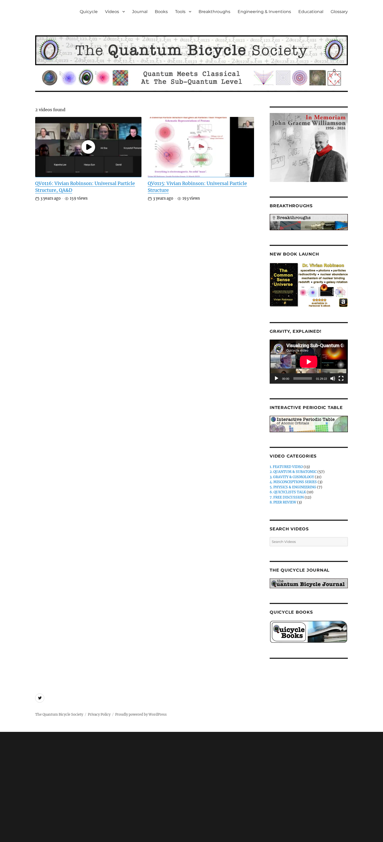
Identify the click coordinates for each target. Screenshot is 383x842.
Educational (310, 11)
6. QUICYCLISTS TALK (288, 492)
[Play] (276, 378)
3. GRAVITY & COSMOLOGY (292, 477)
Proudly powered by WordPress (141, 714)
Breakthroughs (214, 11)
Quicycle (89, 11)
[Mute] (332, 378)
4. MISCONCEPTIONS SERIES (293, 482)
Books (161, 11)
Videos (112, 11)
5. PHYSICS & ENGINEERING (293, 487)
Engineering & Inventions (264, 11)
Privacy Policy (99, 714)
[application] (309, 362)
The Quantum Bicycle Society (59, 714)
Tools (180, 11)
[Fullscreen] (341, 378)
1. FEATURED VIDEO (286, 467)
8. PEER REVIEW (283, 502)
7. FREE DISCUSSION (287, 497)
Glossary (339, 11)
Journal (139, 11)
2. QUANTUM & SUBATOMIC (293, 472)
